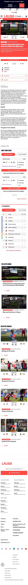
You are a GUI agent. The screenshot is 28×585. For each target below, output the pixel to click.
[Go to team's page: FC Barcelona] (6, 231)
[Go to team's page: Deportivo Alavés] (6, 224)
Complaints (15, 554)
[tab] (8, 154)
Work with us (15, 561)
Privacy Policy (8, 575)
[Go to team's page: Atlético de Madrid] (6, 227)
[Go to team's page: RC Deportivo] (6, 247)
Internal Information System (11, 568)
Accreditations (16, 559)
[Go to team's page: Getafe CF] (6, 240)
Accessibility (7, 570)
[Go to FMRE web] (6, 565)
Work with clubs (16, 563)
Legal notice (7, 573)
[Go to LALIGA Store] (14, 12)
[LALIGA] (9, 16)
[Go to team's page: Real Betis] (6, 221)
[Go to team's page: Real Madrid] (6, 237)
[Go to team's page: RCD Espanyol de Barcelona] (6, 234)
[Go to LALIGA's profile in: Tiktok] (18, 549)
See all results (21, 198)
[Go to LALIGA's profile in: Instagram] (6, 549)
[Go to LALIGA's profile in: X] (10, 549)
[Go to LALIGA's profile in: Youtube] (26, 549)
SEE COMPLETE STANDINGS (13, 250)
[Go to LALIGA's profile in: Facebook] (2, 549)
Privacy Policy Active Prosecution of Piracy (14, 579)
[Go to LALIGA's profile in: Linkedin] (14, 549)
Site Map (14, 557)
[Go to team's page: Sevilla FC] (6, 218)
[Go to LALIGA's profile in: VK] (22, 549)
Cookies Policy (8, 577)
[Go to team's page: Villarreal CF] (6, 244)
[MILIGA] (25, 16)
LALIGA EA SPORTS (8, 154)
